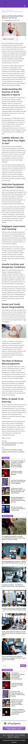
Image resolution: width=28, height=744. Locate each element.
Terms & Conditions (20, 735)
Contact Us (16, 737)
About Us (10, 737)
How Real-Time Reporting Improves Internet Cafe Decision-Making (6, 482)
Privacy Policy (10, 735)
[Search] (24, 6)
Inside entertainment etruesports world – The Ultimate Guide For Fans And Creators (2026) (14, 621)
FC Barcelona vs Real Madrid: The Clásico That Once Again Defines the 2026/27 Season (6, 491)
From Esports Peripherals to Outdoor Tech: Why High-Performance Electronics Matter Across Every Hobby (6, 464)
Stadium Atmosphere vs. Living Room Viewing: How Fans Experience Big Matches (6, 500)
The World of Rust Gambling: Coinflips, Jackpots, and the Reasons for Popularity (13, 449)
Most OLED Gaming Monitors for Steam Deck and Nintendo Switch (12, 443)
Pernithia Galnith (7, 20)
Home (4, 735)
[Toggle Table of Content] (16, 39)
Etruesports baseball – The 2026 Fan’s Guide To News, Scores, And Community (14, 575)
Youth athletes (5, 310)
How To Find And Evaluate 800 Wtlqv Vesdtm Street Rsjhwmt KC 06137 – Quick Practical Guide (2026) (14, 646)
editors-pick (8, 438)
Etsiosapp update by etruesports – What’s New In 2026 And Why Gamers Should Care (14, 551)
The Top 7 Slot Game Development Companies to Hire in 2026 (6, 509)
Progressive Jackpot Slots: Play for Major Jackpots (6, 473)
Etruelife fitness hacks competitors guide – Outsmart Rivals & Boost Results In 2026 (14, 598)
